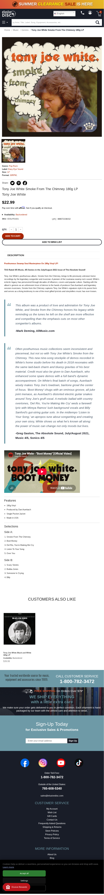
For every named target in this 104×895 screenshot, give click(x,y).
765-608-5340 (52, 788)
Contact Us (52, 820)
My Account (51, 809)
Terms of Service (52, 838)
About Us (51, 854)
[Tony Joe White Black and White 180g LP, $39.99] (19, 629)
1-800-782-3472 (77, 681)
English (60, 13)
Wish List (52, 812)
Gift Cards (52, 816)
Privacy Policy (52, 834)
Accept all (24, 873)
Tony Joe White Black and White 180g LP (17, 654)
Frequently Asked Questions (51, 823)
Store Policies (52, 831)
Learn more (8, 867)
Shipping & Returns (52, 827)
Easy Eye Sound (15, 169)
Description (15, 255)
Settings (24, 880)
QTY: (4, 229)
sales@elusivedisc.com (52, 796)
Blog (52, 858)
